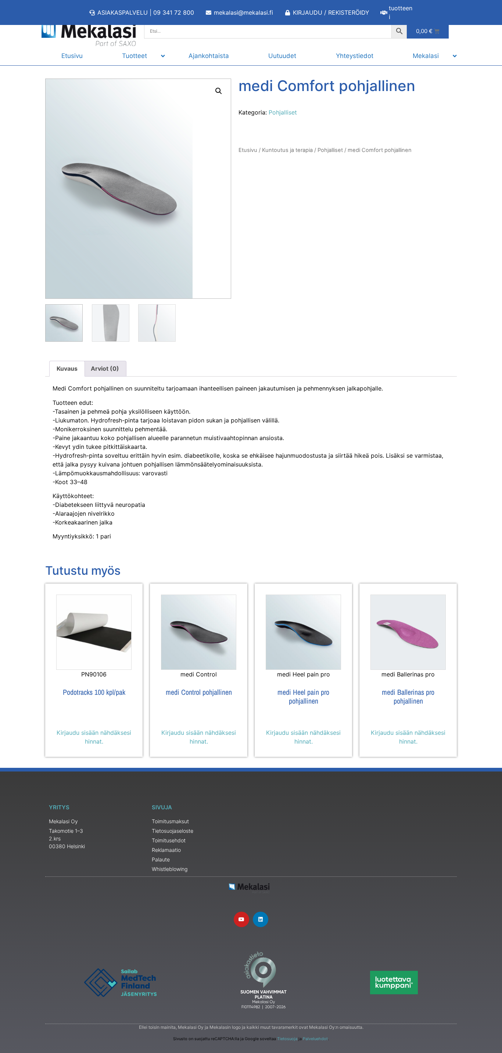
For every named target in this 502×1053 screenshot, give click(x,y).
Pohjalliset (283, 112)
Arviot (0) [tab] (105, 368)
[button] (218, 91)
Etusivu (248, 150)
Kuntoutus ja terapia (287, 150)
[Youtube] (241, 919)
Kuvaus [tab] (67, 368)
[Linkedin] (260, 919)
